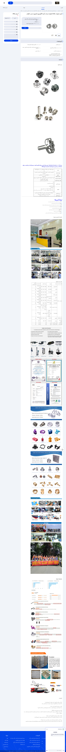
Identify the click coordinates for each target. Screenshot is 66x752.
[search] (10, 3)
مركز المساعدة (6, 746)
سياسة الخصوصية (5, 744)
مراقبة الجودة (6, 742)
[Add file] (63, 750)
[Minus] (47, 729)
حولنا (24, 7)
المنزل (62, 7)
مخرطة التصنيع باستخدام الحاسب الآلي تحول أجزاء (49, 10)
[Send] (47, 750)
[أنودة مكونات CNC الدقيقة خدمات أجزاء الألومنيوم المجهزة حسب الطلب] (52, 24)
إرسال (11, 40)
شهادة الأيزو (6, 740)
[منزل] (59, 3)
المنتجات (42, 7)
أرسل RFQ (5, 7)
